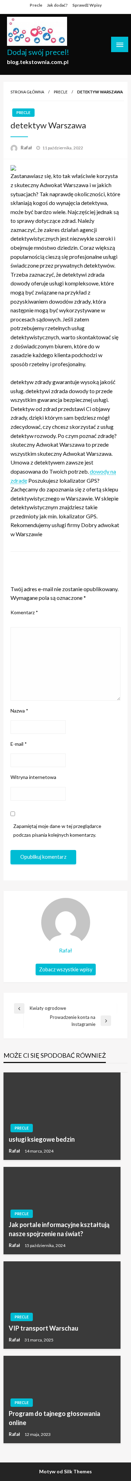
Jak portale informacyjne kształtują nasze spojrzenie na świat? (59, 1229)
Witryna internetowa (33, 777)
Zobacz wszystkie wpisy (65, 969)
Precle (36, 5)
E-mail (18, 744)
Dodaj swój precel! (38, 52)
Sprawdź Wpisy (87, 5)
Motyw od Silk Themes (65, 1471)
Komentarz (24, 612)
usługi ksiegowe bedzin (42, 1139)
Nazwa (19, 711)
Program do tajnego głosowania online (54, 1418)
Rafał (27, 147)
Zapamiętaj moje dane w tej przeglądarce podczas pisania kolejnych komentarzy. (57, 830)
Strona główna (27, 92)
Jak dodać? (57, 5)
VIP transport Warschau (43, 1328)
